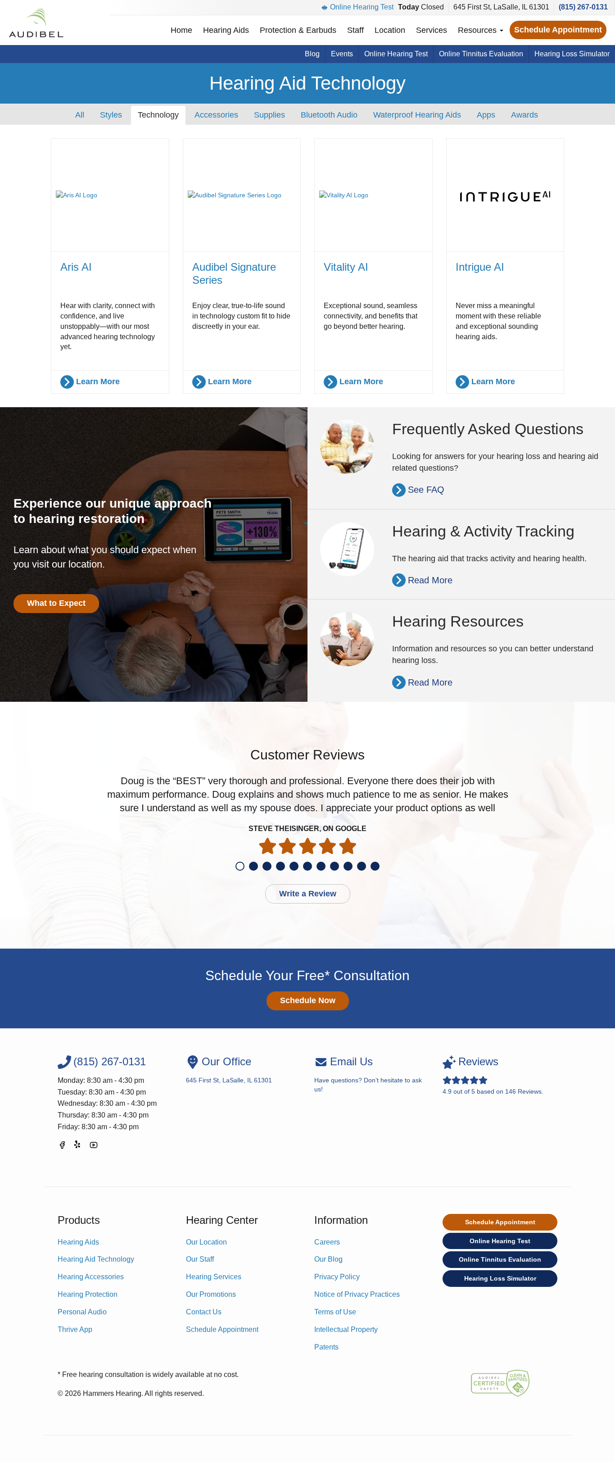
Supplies (269, 114)
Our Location (206, 1242)
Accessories (216, 114)
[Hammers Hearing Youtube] (93, 1146)
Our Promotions (211, 1294)
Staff (355, 30)
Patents (326, 1347)
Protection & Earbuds (298, 30)
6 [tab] (307, 866)
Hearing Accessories (91, 1277)
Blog (312, 54)
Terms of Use (335, 1312)
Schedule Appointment (558, 29)
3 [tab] (266, 866)
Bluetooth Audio (329, 114)
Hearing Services (213, 1277)
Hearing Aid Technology (96, 1259)
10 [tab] (361, 866)
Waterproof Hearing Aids (417, 114)
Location (390, 30)
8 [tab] (334, 866)
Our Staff (200, 1259)
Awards (524, 114)
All (79, 114)
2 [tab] (253, 866)
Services (431, 30)
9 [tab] (348, 866)
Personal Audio (82, 1312)
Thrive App (75, 1329)
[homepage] (36, 23)
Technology (158, 114)
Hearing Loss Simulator (572, 54)
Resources (478, 30)
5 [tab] (293, 866)
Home (181, 30)
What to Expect (56, 603)
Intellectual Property (346, 1329)
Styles (111, 114)
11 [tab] (375, 866)
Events (342, 54)
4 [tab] (280, 866)
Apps (486, 114)
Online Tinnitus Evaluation (481, 54)
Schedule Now (307, 1000)
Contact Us (204, 1312)
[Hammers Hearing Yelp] (77, 1146)
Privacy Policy (337, 1277)
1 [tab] (239, 866)
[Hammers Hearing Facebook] (62, 1146)
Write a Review (307, 893)
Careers (327, 1242)
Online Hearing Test (361, 7)
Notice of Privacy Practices (357, 1294)
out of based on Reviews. (493, 1075)
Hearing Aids (226, 30)
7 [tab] (321, 866)
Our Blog (328, 1259)
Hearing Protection (88, 1294)
